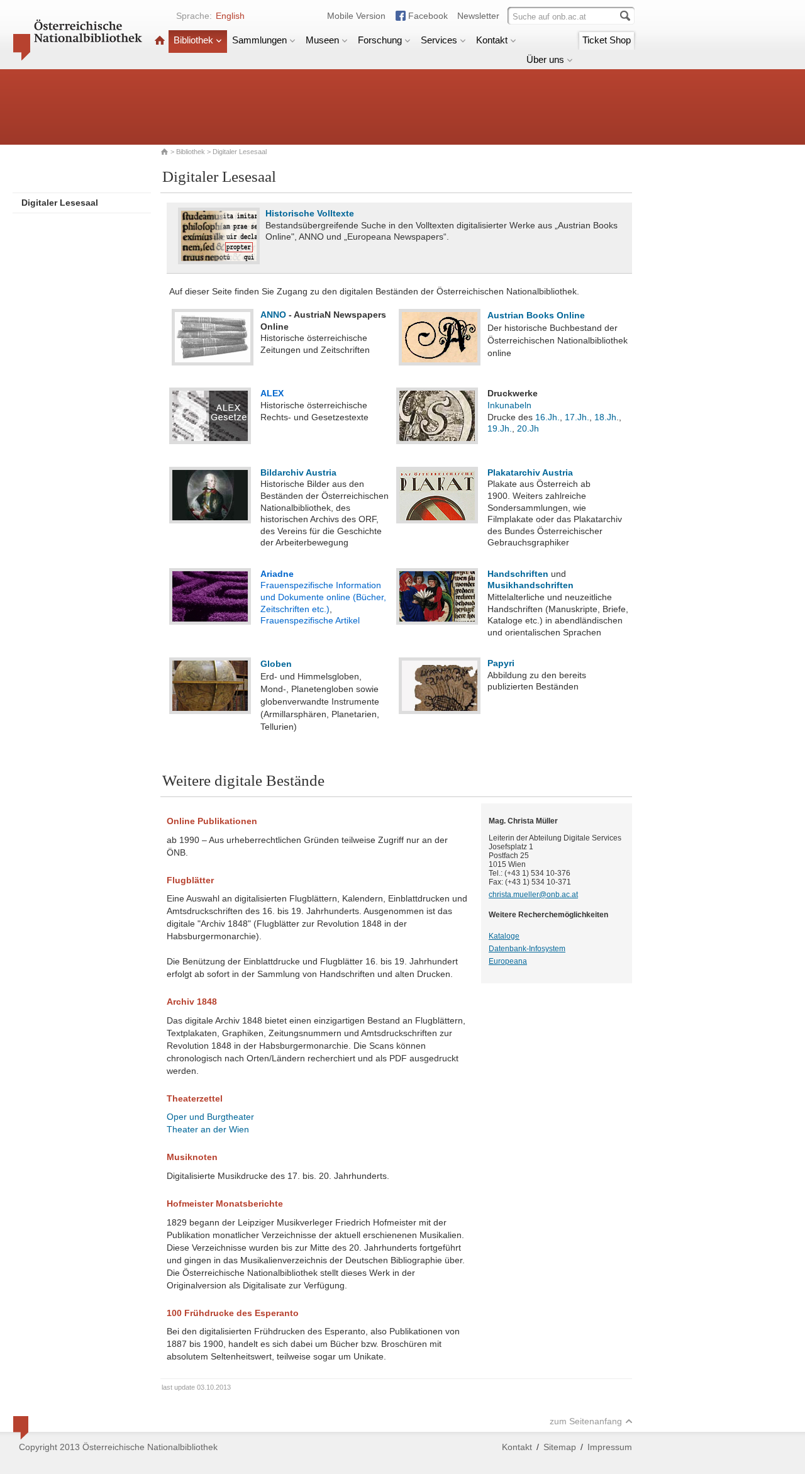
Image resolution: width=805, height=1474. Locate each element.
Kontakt (492, 40)
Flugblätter (190, 880)
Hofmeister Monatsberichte (225, 1203)
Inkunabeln (509, 405)
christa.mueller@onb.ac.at (533, 894)
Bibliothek (193, 40)
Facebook (428, 16)
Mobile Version (356, 16)
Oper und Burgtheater (210, 1117)
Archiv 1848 (192, 1002)
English (230, 16)
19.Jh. (499, 428)
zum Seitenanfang (586, 1421)
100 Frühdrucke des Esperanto (233, 1313)
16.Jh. (547, 417)
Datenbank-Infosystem (527, 948)
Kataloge (504, 936)
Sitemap (559, 1447)
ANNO (273, 315)
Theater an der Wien (208, 1129)
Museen (322, 40)
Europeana (508, 961)
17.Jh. (577, 417)
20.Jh (528, 428)
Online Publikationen (212, 821)
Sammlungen (259, 40)
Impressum (609, 1447)
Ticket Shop (606, 40)
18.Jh (605, 417)
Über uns (545, 59)
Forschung (380, 40)
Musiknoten (192, 1157)
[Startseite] (159, 40)
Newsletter (478, 16)
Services (439, 40)
